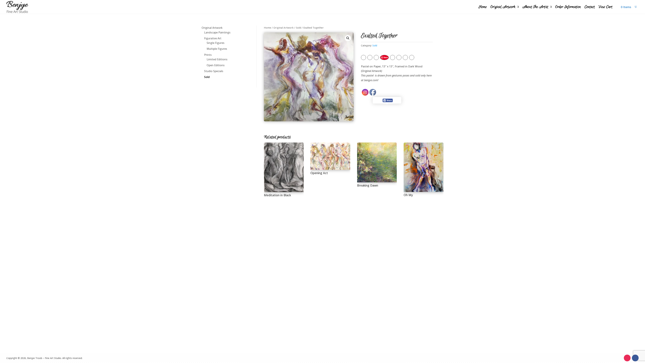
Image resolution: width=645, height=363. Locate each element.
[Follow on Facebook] (635, 358)
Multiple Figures (217, 49)
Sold (207, 77)
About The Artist (535, 6)
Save (386, 57)
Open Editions (216, 65)
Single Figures (215, 43)
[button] (348, 38)
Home (482, 6)
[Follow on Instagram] (627, 358)
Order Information (568, 6)
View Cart (605, 6)
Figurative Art (212, 38)
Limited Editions (217, 59)
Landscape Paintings (217, 32)
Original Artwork (502, 6)
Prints (208, 55)
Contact (590, 6)
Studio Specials (213, 71)
